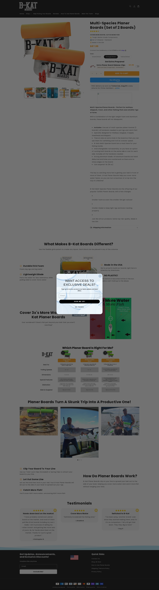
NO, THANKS (79, 307)
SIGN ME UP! (79, 301)
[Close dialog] (100, 276)
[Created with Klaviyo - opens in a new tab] (79, 315)
